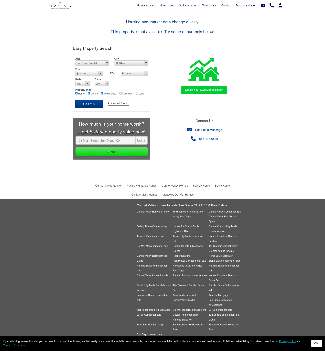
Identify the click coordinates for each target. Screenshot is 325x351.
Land (141, 93)
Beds (78, 79)
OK (316, 343)
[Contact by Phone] (271, 5)
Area (78, 58)
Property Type (83, 89)
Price (78, 69)
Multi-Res (127, 93)
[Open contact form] (263, 5)
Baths (98, 79)
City (116, 58)
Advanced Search (118, 103)
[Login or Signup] (280, 5)
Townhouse (109, 93)
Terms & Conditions (15, 345)
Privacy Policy (287, 341)
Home (81, 93)
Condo (94, 93)
